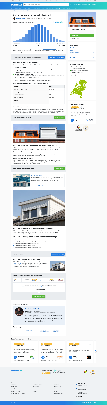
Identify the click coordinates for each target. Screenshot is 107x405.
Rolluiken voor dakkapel (33, 11)
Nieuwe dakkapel (74, 55)
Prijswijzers (14, 386)
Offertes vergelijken (16, 391)
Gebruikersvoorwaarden (17, 402)
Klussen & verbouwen (27, 8)
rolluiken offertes (17, 263)
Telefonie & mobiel (67, 8)
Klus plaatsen (73, 4)
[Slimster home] (16, 4)
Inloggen (56, 384)
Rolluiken (23, 11)
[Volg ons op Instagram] (79, 396)
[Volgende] (95, 350)
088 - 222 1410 (81, 384)
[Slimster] (12, 11)
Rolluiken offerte (30, 330)
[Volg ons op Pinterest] (81, 396)
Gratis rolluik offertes (39, 296)
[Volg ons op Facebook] (76, 396)
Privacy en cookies (29, 402)
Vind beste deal (59, 117)
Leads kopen (36, 386)
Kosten (71, 50)
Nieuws (56, 391)
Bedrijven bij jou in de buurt (18, 393)
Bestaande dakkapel (75, 52)
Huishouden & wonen (39, 8)
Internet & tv (77, 8)
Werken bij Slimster (59, 393)
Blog (12, 396)
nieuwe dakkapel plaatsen (49, 49)
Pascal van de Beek (21, 18)
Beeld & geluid (58, 8)
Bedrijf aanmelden (82, 4)
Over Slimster (57, 386)
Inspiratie (13, 384)
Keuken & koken (50, 8)
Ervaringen (57, 389)
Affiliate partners (37, 389)
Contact (35, 391)
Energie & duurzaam (16, 8)
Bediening (72, 57)
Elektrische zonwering (57, 254)
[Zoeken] (67, 4)
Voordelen (72, 47)
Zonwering (16, 11)
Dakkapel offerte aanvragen (56, 57)
